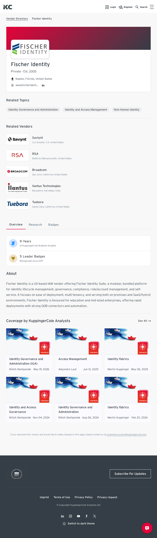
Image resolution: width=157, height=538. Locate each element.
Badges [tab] (53, 224)
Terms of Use (62, 497)
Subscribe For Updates (130, 473)
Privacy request (107, 497)
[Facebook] (86, 516)
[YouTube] (78, 516)
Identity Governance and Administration (33, 109)
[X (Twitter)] (94, 516)
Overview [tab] (16, 224)
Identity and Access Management (86, 109)
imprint (44, 497)
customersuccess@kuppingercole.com (126, 434)
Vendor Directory (17, 18)
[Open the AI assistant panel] (147, 528)
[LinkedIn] (43, 85)
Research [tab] (35, 224)
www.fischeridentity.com (27, 85)
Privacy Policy (84, 497)
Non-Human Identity (126, 109)
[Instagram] (70, 516)
